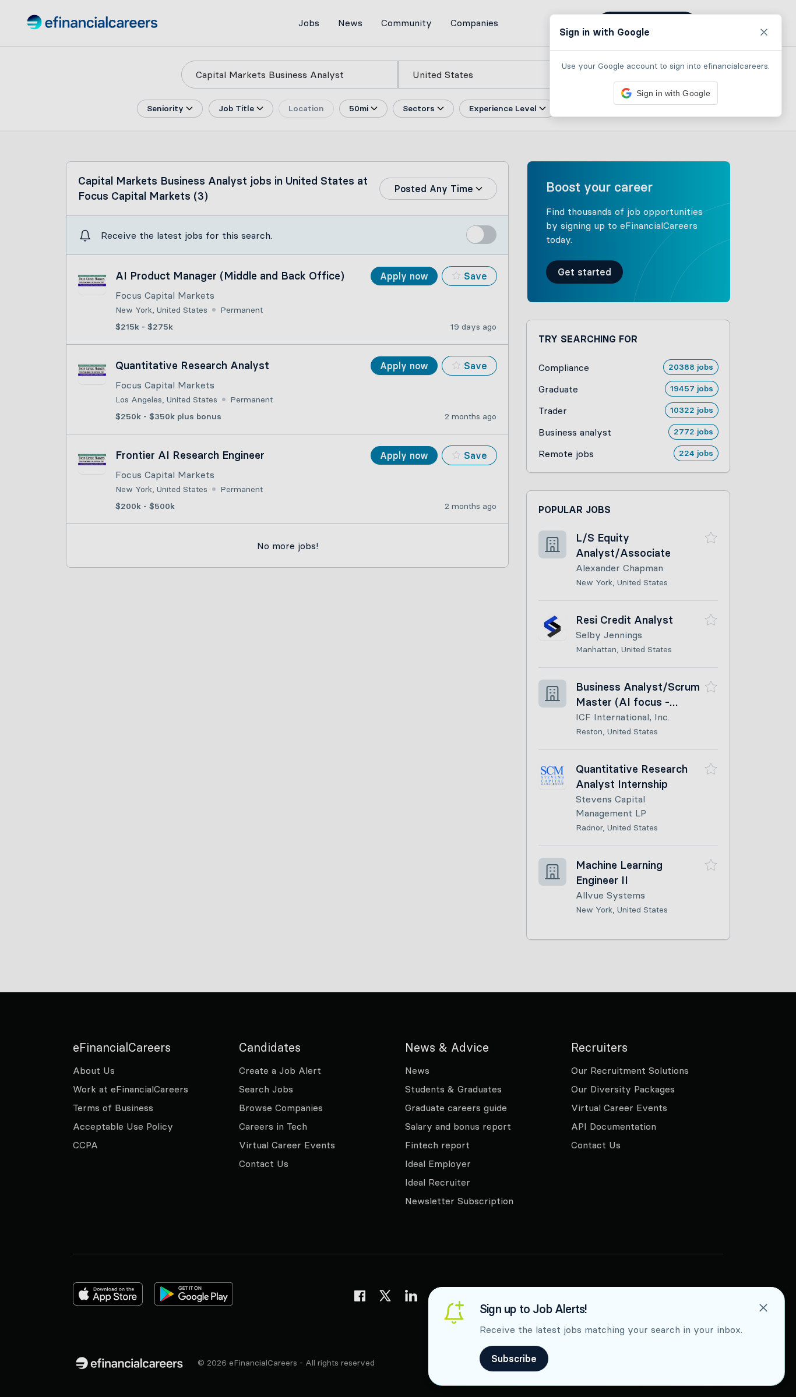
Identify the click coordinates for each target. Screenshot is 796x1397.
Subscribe (514, 1358)
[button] (398, 698)
